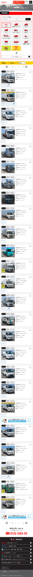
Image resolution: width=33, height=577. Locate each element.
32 (23, 67)
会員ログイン (5, 567)
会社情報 (5, 571)
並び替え (12, 63)
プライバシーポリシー (14, 571)
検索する (28, 19)
